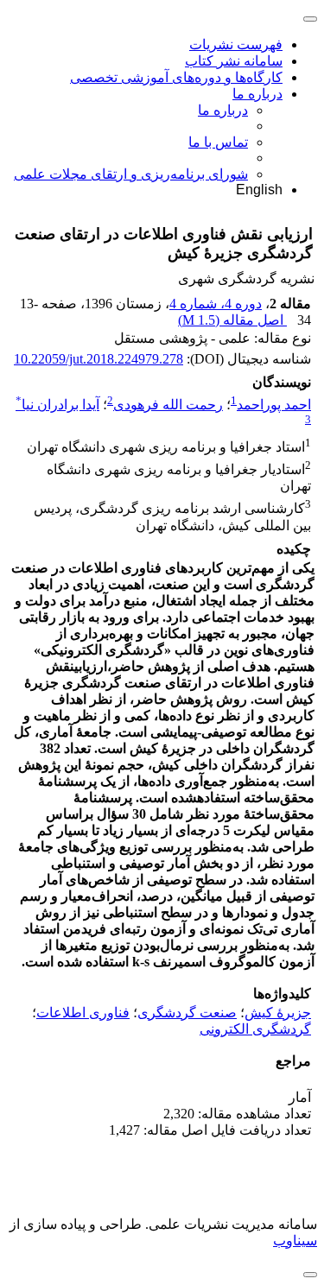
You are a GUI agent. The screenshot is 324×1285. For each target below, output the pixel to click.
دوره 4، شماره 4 (215, 303)
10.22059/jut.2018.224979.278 (98, 358)
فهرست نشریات (236, 44)
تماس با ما (218, 142)
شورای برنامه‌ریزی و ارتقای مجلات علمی (131, 174)
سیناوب (295, 1240)
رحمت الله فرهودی (168, 404)
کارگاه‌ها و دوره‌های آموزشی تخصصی (176, 77)
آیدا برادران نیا (57, 404)
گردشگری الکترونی (255, 1029)
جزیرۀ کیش (278, 1012)
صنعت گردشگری (187, 1012)
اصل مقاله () (232, 320)
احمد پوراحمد (274, 404)
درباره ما (257, 93)
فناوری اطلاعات (83, 1012)
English (259, 189)
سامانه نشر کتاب (234, 61)
